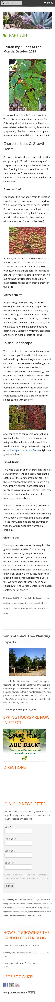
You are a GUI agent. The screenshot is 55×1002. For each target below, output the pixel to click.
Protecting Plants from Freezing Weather (22, 963)
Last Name (10, 850)
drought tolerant (19, 603)
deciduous (40, 598)
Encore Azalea (32, 450)
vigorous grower (40, 608)
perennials (28, 608)
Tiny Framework (17, 993)
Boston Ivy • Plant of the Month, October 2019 (22, 49)
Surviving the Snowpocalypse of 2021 (20, 952)
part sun (18, 608)
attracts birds (29, 598)
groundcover (8, 608)
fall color (44, 603)
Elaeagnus (15, 450)
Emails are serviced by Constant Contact (25, 916)
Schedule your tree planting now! (20, 709)
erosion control (33, 603)
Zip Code (9, 862)
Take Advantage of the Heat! (16, 945)
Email (8, 826)
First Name (10, 838)
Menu (50, 2)
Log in (31, 993)
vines (5, 613)
